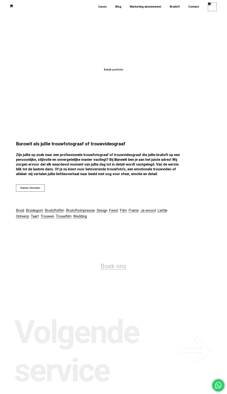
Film (123, 210)
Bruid (20, 210)
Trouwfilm (63, 216)
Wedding (80, 216)
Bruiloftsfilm (54, 210)
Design (102, 210)
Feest (113, 210)
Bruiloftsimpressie (80, 210)
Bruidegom (34, 210)
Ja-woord (148, 210)
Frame (134, 210)
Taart (35, 216)
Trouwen (47, 216)
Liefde (162, 210)
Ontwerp (22, 216)
